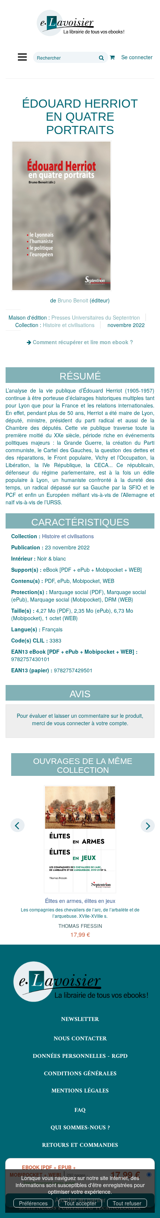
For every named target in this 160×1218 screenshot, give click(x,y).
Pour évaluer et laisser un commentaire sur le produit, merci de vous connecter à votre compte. (80, 719)
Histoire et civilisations (69, 325)
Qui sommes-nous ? (80, 1128)
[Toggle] (22, 56)
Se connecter (137, 57)
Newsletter (80, 1019)
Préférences (33, 1203)
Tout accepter (80, 1203)
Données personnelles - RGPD (80, 1056)
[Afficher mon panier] (112, 57)
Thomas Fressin (80, 925)
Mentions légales (80, 1091)
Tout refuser (127, 1203)
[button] (61, 215)
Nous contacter (80, 1039)
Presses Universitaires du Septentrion (95, 317)
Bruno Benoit (73, 300)
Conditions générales (80, 1074)
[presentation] (17, 825)
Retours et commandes (80, 1145)
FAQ (80, 1110)
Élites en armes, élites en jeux (80, 900)
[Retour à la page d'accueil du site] (80, 23)
